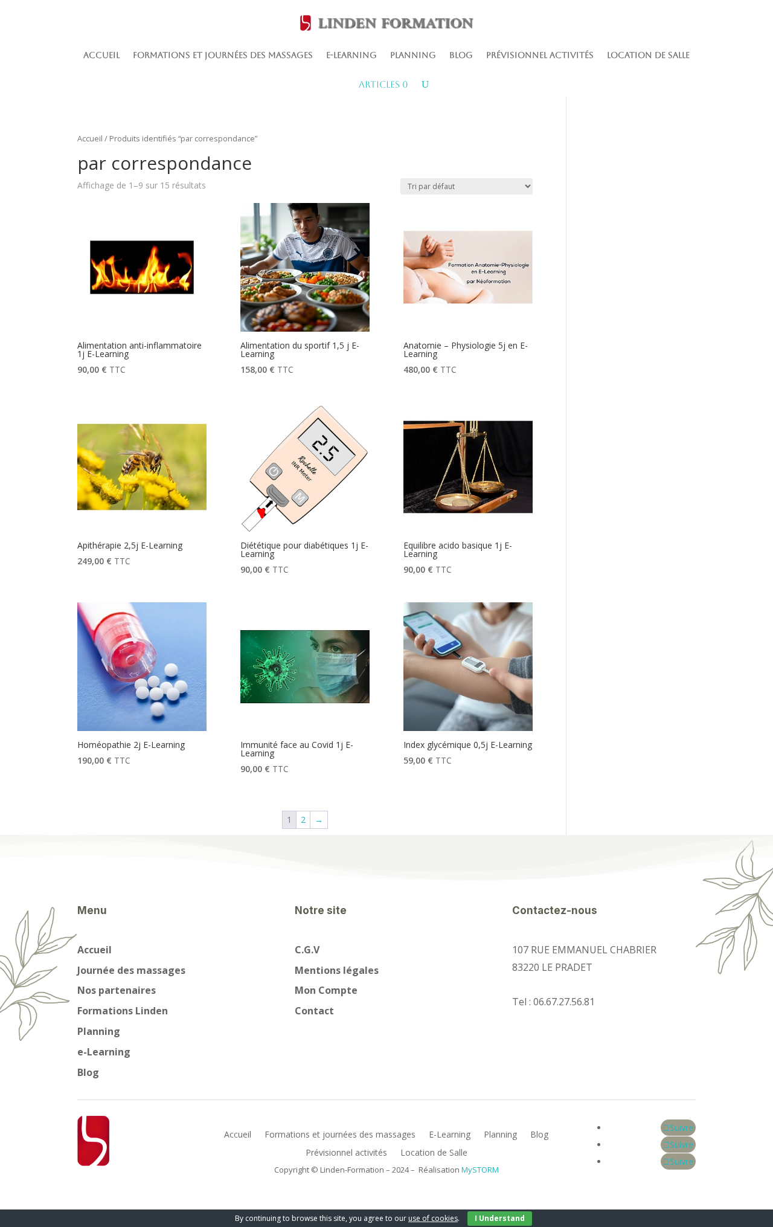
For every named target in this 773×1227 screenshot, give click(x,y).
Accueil (101, 55)
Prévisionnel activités (540, 55)
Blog (461, 55)
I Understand (500, 1218)
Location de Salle (648, 55)
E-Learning (351, 55)
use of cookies (433, 1218)
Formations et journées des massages (223, 55)
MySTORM (480, 1169)
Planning (413, 55)
